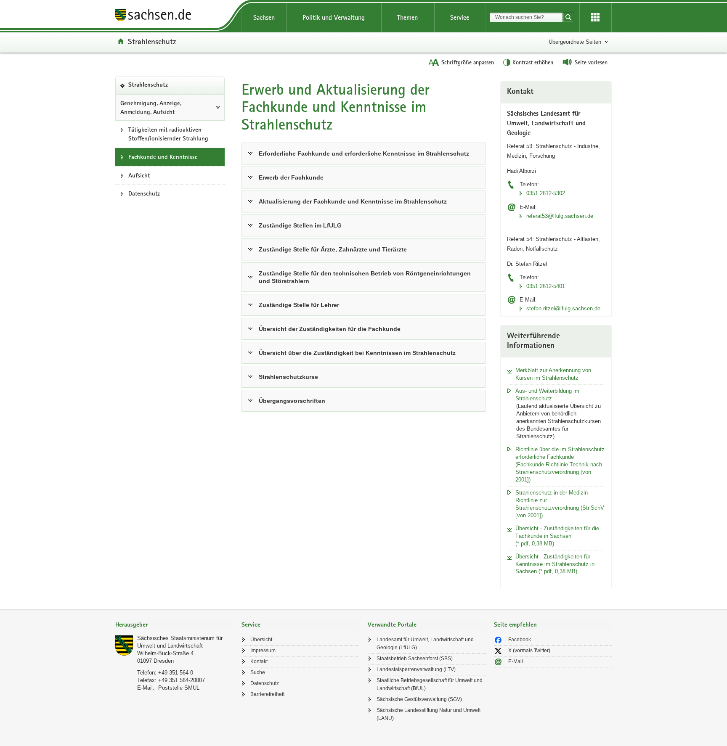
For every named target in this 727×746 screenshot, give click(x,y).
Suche (257, 672)
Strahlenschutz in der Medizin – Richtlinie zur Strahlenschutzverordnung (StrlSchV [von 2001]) (559, 503)
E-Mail (515, 661)
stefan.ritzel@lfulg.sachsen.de (563, 308)
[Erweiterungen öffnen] (595, 17)
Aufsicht (139, 175)
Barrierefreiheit (267, 694)
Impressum (263, 650)
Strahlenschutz (152, 41)
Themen (407, 17)
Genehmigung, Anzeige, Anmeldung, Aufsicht (150, 107)
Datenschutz (144, 193)
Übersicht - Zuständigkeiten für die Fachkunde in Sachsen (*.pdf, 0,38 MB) (557, 536)
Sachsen (264, 17)
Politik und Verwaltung (333, 17)
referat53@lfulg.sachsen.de (559, 216)
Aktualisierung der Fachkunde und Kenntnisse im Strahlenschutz (353, 201)
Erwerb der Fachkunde (291, 177)
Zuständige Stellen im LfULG (300, 225)
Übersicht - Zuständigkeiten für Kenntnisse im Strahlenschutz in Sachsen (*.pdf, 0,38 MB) (554, 564)
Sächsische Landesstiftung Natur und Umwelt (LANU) (428, 714)
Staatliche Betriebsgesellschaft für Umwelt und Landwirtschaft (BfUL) (430, 684)
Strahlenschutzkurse (288, 376)
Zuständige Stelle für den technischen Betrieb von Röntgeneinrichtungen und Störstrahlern (365, 277)
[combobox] (526, 17)
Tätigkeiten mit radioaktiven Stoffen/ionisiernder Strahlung (168, 134)
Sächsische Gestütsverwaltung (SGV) (419, 699)
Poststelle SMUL (178, 688)
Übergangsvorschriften (292, 400)
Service (459, 17)
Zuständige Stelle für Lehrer (299, 305)
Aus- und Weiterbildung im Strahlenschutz (547, 395)
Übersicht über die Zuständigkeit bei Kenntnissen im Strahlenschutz (357, 352)
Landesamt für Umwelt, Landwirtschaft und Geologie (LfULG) (425, 644)
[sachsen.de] (174, 16)
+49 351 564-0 (175, 672)
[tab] (174, 625)
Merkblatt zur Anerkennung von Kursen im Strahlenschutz (553, 374)
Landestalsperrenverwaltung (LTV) (416, 669)
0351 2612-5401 (545, 286)
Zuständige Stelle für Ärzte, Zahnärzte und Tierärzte (333, 249)
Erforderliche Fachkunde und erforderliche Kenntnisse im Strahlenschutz (364, 153)
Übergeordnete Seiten (575, 42)
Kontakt (259, 661)
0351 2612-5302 (545, 193)
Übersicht (261, 640)
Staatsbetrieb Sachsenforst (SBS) (415, 658)
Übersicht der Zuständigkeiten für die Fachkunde (330, 328)
